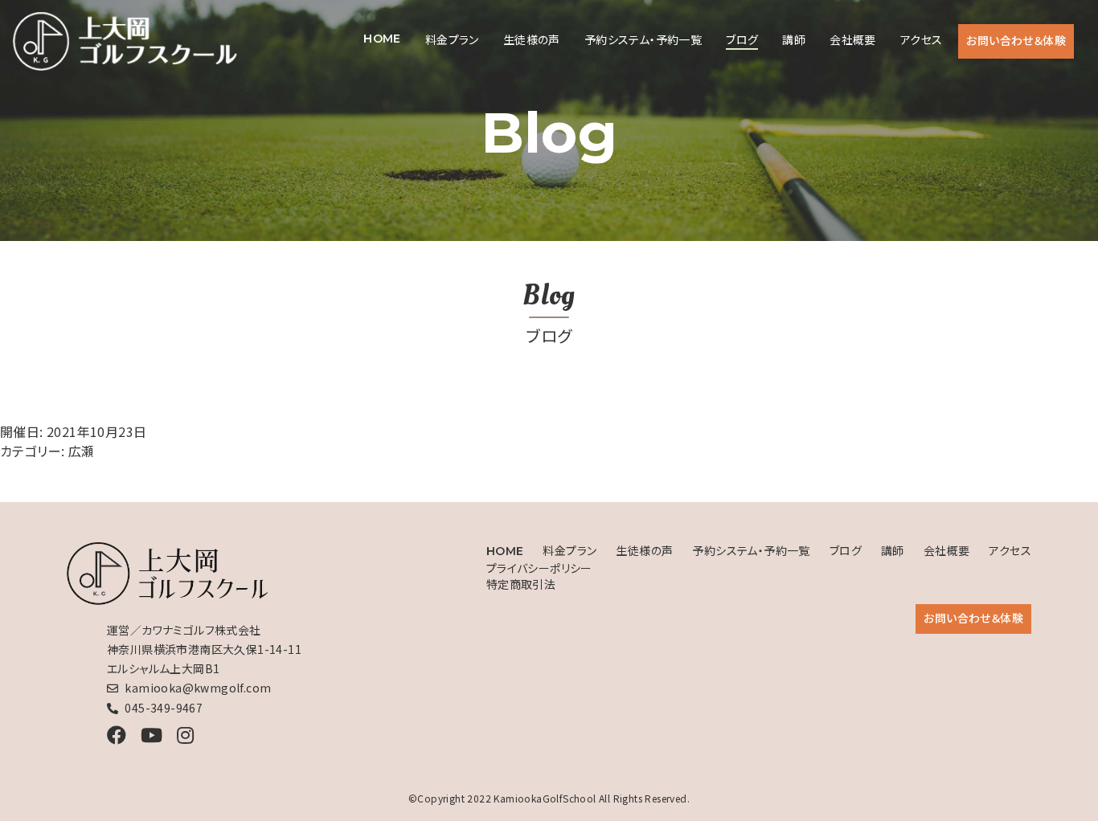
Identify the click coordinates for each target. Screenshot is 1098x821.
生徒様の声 (531, 39)
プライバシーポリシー (539, 568)
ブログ (742, 39)
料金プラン (452, 39)
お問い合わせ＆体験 (1016, 40)
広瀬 (81, 450)
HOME (382, 38)
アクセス (921, 39)
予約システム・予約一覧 (643, 39)
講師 (793, 39)
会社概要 (853, 39)
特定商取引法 (520, 584)
